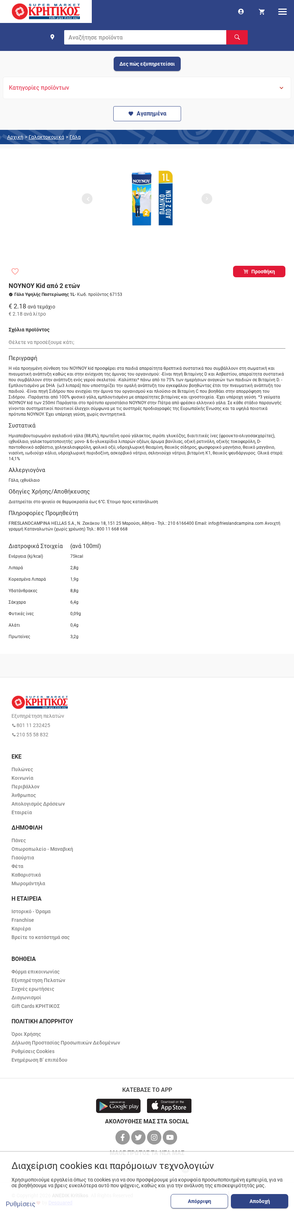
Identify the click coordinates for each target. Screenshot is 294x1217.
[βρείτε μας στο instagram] (155, 1137)
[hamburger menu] (282, 11)
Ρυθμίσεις (20, 1204)
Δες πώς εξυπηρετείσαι (147, 64)
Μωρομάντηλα (28, 883)
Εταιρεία (21, 812)
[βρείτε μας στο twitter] (139, 1137)
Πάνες (18, 840)
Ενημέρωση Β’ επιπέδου (39, 1060)
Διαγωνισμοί (26, 997)
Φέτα (17, 866)
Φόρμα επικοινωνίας (35, 972)
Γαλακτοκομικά (46, 137)
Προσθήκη (263, 271)
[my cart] (261, 11)
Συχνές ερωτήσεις (32, 989)
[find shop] (52, 37)
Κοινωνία (22, 778)
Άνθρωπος (23, 795)
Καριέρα (21, 928)
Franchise (22, 920)
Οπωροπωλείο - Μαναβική (42, 849)
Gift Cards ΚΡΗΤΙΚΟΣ (35, 1006)
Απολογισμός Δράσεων (38, 804)
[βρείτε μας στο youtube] (171, 1137)
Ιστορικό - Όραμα (31, 911)
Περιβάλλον (25, 786)
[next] (206, 198)
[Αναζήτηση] (237, 37)
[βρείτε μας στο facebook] (123, 1137)
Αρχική (15, 137)
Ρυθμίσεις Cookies (32, 1051)
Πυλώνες (22, 769)
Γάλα (75, 137)
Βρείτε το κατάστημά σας (40, 937)
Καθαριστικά (26, 875)
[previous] (87, 198)
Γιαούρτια (22, 857)
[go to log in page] (240, 11)
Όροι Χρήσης (26, 1034)
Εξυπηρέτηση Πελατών (38, 980)
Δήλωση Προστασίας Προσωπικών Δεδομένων (65, 1043)
